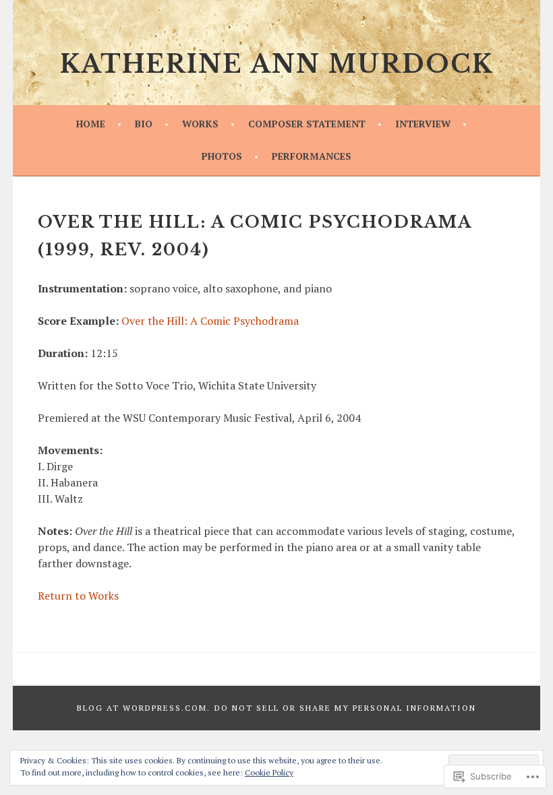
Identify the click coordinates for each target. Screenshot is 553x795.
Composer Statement (307, 123)
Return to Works (78, 595)
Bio (143, 123)
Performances (311, 156)
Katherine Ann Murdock (276, 64)
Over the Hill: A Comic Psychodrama (210, 320)
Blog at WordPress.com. (143, 708)
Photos (222, 156)
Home (90, 123)
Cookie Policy (269, 772)
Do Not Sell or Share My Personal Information (345, 708)
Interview (422, 123)
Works (200, 123)
